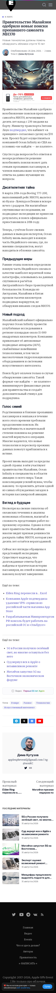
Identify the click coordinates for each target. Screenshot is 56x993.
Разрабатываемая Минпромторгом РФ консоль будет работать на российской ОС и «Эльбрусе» (30, 621)
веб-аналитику (23, 988)
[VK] (35, 914)
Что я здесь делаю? (28, 945)
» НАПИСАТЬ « (28, 963)
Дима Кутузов (26, 54)
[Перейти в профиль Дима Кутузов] (5, 52)
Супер (47, 986)
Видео (28, 933)
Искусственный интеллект (19, 707)
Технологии (43, 703)
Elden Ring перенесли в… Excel (26, 593)
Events (28, 939)
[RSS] (42, 914)
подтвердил (18, 130)
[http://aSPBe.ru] (30, 767)
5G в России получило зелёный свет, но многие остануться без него (28, 652)
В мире (9, 17)
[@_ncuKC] (26, 767)
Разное (28, 703)
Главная (28, 927)
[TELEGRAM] (28, 914)
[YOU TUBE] (21, 914)
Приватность (28, 957)
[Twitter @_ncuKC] (14, 914)
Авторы (28, 951)
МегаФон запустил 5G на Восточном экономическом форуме (25, 676)
